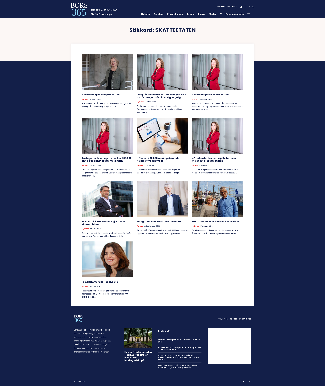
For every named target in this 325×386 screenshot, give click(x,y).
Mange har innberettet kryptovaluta (159, 221)
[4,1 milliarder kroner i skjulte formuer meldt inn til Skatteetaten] (217, 136)
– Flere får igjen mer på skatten (101, 94)
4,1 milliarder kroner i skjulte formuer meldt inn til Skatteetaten (214, 159)
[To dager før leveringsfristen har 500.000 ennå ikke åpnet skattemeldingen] (107, 136)
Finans (140, 165)
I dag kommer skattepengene (100, 281)
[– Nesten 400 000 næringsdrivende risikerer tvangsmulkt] (162, 136)
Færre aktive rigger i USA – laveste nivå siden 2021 (179, 340)
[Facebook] (249, 6)
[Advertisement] (229, 346)
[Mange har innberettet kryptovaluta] (162, 199)
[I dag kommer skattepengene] (107, 259)
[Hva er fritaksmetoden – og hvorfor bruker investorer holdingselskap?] (138, 338)
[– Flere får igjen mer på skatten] (107, 72)
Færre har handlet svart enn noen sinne (216, 221)
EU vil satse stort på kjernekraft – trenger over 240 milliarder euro (179, 348)
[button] (241, 7)
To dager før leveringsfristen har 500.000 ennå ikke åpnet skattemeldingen (107, 159)
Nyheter (85, 99)
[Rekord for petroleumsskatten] (217, 72)
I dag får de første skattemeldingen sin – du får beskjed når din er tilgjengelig (161, 96)
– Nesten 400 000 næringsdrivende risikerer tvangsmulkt (158, 159)
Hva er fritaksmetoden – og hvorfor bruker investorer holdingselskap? (138, 356)
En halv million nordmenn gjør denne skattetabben (104, 223)
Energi (195, 99)
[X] (252, 6)
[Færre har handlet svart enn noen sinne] (217, 199)
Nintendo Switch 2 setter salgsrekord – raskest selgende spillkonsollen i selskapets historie (178, 357)
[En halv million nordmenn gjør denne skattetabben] (107, 199)
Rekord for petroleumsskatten (210, 94)
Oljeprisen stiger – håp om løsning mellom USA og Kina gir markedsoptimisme (177, 366)
